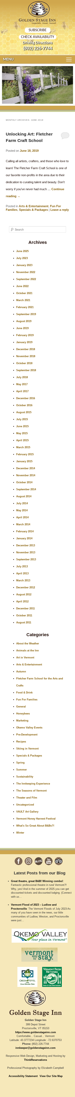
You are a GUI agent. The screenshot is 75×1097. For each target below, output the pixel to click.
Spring (20, 762)
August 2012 (23, 594)
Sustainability (24, 776)
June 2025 (22, 251)
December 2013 (25, 545)
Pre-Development (26, 734)
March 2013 (23, 580)
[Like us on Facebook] (19, 861)
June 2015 (22, 426)
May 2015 (22, 433)
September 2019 (26, 314)
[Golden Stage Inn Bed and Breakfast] (37, 9)
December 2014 (25, 468)
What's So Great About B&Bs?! (35, 825)
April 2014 (22, 517)
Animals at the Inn (27, 650)
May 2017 (22, 384)
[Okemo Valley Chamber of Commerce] (40, 943)
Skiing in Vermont (27, 748)
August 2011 (23, 622)
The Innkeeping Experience (33, 783)
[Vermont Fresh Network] (52, 988)
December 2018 (25, 349)
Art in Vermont (25, 657)
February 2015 (25, 454)
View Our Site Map (51, 1076)
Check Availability (37, 37)
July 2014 (22, 503)
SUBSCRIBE (38, 30)
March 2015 (23, 447)
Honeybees (23, 713)
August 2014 (23, 496)
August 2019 (23, 321)
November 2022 (25, 272)
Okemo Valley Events (29, 727)
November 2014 (25, 475)
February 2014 (25, 531)
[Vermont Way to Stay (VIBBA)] (39, 962)
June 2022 (22, 286)
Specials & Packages (33, 209)
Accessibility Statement (23, 1076)
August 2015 (23, 412)
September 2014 (26, 489)
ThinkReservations (35, 1059)
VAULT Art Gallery (27, 811)
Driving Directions (37, 43)
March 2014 (23, 524)
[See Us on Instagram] (29, 861)
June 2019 (22, 328)
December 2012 (25, 587)
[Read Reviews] (59, 861)
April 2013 (22, 573)
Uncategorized (25, 804)
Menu (8, 59)
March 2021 (23, 300)
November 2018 (25, 356)
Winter (20, 832)
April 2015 (22, 440)
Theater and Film (26, 797)
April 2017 (22, 391)
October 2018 (24, 363)
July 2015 (22, 419)
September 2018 (26, 370)
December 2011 (25, 608)
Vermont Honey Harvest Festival (36, 818)
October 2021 (24, 293)
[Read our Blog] (39, 861)
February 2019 (25, 335)
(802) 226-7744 (37, 48)
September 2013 (26, 559)
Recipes (21, 741)
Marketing (22, 720)
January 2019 (24, 342)
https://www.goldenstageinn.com (35, 1032)
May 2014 (22, 510)
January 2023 (24, 265)
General (21, 706)
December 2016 (25, 398)
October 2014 (24, 482)
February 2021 (25, 307)
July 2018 (22, 377)
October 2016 (24, 405)
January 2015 (24, 461)
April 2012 (22, 601)
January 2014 (24, 538)
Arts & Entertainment (33, 206)
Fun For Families (26, 699)
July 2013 (22, 566)
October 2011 (24, 615)
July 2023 (22, 258)
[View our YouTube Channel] (49, 861)
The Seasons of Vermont (31, 790)
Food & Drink (24, 692)
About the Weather (27, 643)
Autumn (21, 671)
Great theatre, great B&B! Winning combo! (37, 881)
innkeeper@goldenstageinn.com (35, 1047)
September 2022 (26, 279)
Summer (21, 769)
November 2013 (25, 552)
